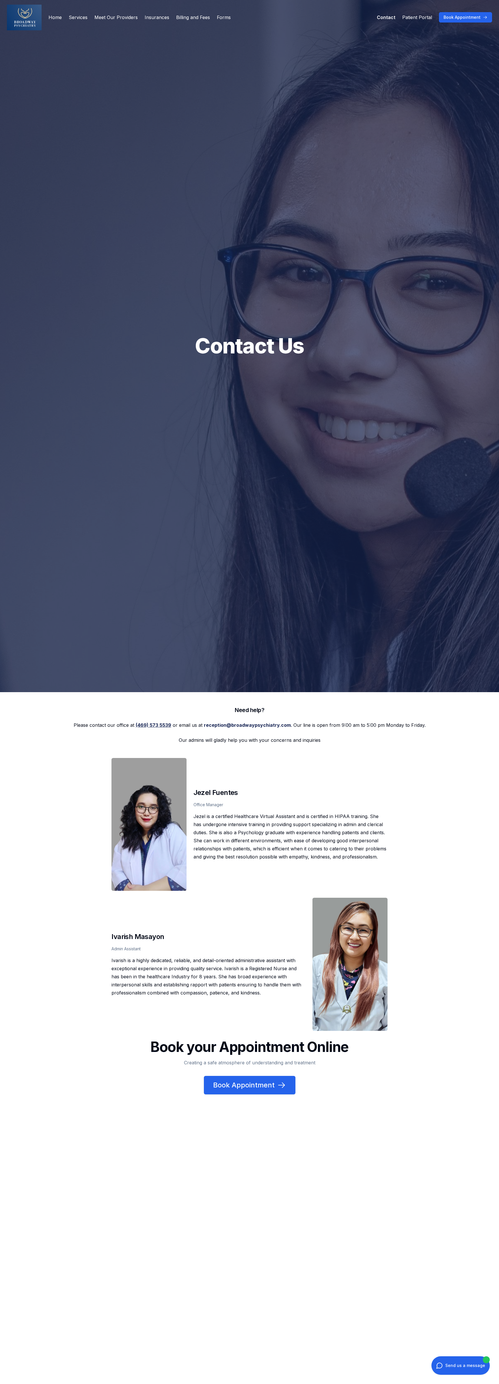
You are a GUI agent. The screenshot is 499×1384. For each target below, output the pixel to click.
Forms (224, 17)
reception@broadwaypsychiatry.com (247, 725)
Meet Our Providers (116, 17)
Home (55, 17)
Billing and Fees (193, 17)
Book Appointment (462, 17)
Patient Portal (417, 17)
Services (78, 17)
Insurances (157, 17)
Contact (386, 17)
